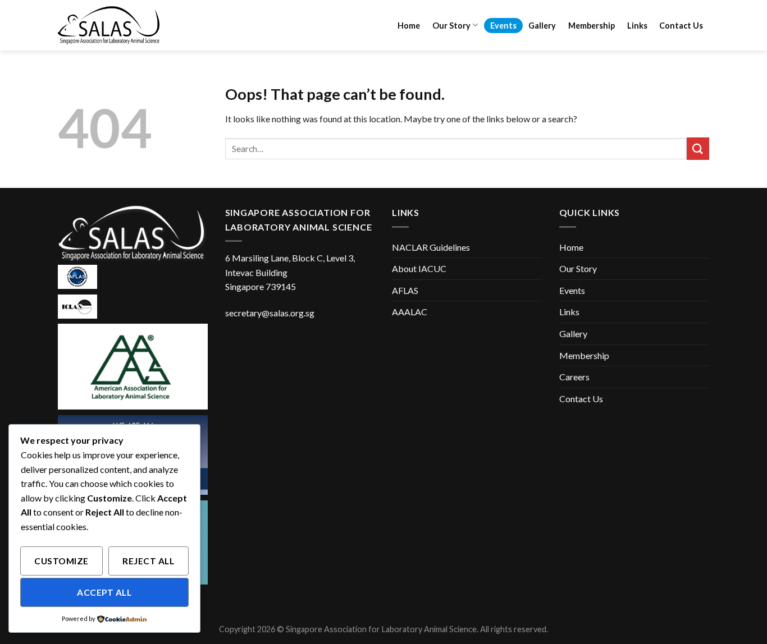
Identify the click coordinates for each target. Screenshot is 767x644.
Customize (61, 561)
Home (409, 25)
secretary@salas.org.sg (269, 312)
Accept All (104, 592)
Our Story (451, 25)
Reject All (148, 561)
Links (637, 25)
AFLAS (405, 290)
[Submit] (698, 148)
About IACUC (419, 268)
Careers (574, 376)
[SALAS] (114, 25)
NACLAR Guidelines (431, 247)
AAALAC (409, 311)
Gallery (542, 25)
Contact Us (681, 25)
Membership (591, 25)
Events (503, 25)
